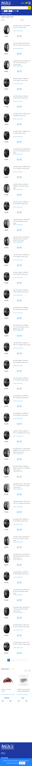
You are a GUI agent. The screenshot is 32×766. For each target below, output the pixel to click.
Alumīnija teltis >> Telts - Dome (7, 694)
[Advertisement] (16, 724)
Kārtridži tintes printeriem (22, 694)
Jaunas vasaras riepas (18, 30)
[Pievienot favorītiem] (20, 36)
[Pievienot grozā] (18, 36)
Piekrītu (22, 763)
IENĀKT (22, 3)
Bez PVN (14, 11)
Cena (2, 11)
